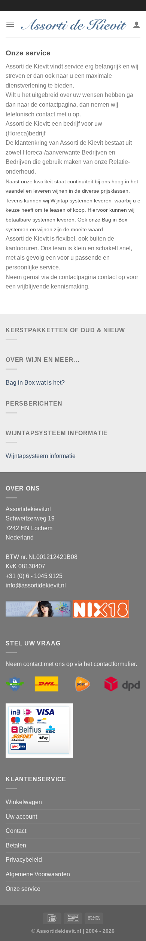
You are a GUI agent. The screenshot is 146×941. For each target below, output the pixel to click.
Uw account (21, 816)
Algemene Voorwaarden (38, 874)
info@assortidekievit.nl (36, 585)
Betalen (16, 845)
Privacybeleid (24, 859)
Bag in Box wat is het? (35, 382)
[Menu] (10, 24)
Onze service (23, 889)
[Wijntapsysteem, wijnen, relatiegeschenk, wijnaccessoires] (73, 24)
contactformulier (115, 664)
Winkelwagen (24, 802)
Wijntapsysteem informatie (41, 456)
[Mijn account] (136, 24)
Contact (16, 831)
